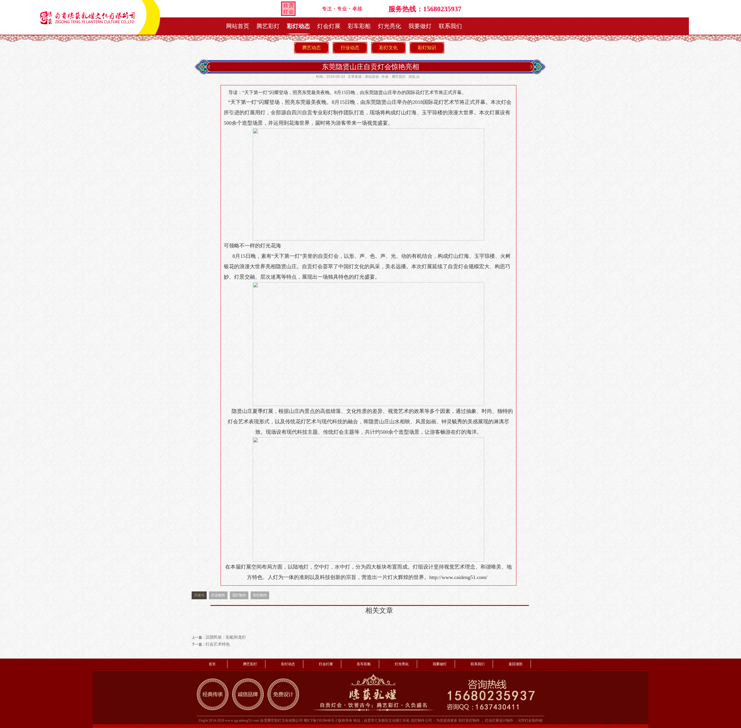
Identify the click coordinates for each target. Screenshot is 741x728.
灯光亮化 (389, 26)
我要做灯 (420, 26)
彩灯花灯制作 (469, 720)
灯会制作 (218, 595)
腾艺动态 (311, 47)
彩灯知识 (427, 47)
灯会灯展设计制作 (499, 720)
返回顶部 (515, 664)
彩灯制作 (260, 595)
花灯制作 (239, 595)
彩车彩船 (359, 26)
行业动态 (350, 47)
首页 (212, 664)
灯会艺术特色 (218, 644)
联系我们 (450, 26)
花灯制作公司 (421, 720)
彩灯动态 (298, 26)
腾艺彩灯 (268, 26)
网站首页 (237, 26)
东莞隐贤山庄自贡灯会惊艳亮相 (370, 67)
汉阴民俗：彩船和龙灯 (226, 637)
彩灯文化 (388, 47)
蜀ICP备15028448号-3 (320, 720)
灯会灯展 (328, 26)
